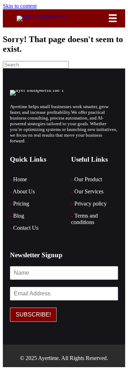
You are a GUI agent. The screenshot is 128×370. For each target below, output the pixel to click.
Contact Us (25, 228)
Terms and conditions (84, 219)
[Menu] (113, 18)
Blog (18, 216)
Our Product (88, 179)
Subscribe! (33, 314)
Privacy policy (90, 204)
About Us (24, 191)
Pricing (21, 204)
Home (20, 179)
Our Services (88, 191)
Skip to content (20, 6)
